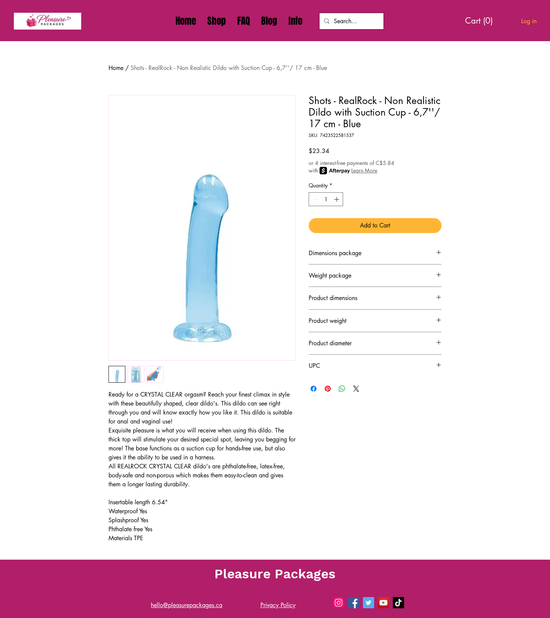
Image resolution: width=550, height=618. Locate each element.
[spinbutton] (326, 199)
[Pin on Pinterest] (327, 388)
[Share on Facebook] (313, 388)
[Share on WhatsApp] (341, 388)
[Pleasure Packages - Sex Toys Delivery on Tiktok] (398, 602)
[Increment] (337, 199)
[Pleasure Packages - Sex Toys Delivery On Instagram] (338, 602)
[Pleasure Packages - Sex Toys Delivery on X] (368, 602)
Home (116, 68)
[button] (295, 21)
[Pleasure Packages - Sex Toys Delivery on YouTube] (383, 602)
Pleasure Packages (275, 574)
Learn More (364, 170)
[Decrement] (314, 199)
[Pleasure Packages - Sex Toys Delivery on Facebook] (353, 602)
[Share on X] (356, 388)
